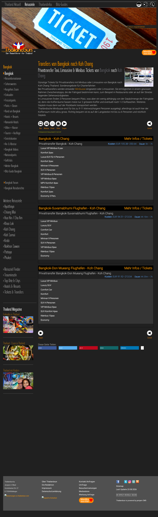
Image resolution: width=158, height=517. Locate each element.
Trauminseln (10, 274)
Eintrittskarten (11, 138)
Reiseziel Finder (12, 269)
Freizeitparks (10, 100)
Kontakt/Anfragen (87, 481)
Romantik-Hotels (12, 122)
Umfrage (83, 485)
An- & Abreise (10, 144)
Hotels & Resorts (12, 286)
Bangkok (9, 73)
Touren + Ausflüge (12, 133)
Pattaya (8, 251)
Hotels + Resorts (12, 117)
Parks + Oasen (11, 106)
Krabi (6, 240)
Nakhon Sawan (11, 246)
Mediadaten (84, 491)
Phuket (7, 257)
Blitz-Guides (62, 4)
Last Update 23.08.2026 (126, 489)
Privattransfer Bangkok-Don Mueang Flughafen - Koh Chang (75, 273)
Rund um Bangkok (12, 111)
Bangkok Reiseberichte (14, 188)
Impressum (47, 488)
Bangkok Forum (11, 183)
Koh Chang (9, 229)
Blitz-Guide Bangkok (13, 171)
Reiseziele (30, 4)
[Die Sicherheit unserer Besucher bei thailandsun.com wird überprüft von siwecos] (49, 498)
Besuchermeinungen (88, 488)
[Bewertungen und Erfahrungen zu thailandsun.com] (17, 496)
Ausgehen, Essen (12, 89)
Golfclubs (8, 160)
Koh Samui (9, 234)
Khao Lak (9, 223)
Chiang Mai (10, 212)
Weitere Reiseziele (12, 200)
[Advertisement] (15, 438)
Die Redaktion (48, 485)
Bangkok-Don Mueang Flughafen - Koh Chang (71, 268)
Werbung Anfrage (86, 494)
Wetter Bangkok (11, 166)
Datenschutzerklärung (51, 491)
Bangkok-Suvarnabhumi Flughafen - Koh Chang (72, 208)
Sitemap (119, 486)
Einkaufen (9, 95)
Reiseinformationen (13, 78)
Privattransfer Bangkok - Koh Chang (60, 143)
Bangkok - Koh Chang (54, 139)
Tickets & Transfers (13, 292)
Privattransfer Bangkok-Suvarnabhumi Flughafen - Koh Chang (76, 213)
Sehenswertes (10, 84)
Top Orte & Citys (12, 280)
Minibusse (80, 89)
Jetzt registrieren (136, 26)
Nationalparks (11, 155)
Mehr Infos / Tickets (138, 138)
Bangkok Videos (11, 149)
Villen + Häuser (11, 128)
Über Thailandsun (49, 481)
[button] (47, 348)
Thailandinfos (45, 4)
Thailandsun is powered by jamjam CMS (131, 500)
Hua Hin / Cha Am (13, 217)
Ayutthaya (9, 206)
